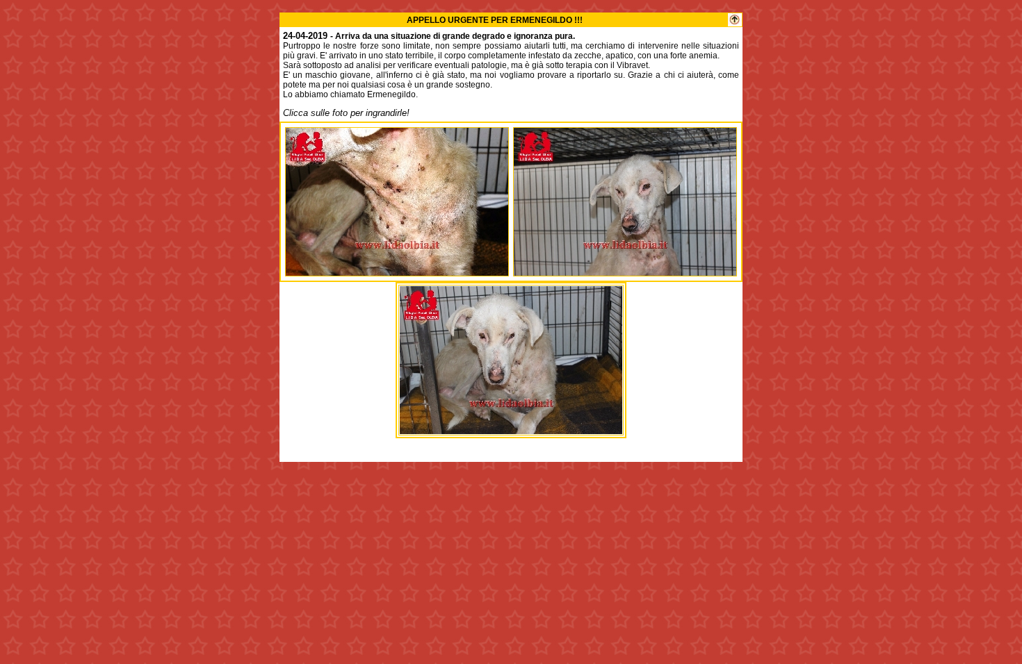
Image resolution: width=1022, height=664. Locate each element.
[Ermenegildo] (397, 272)
